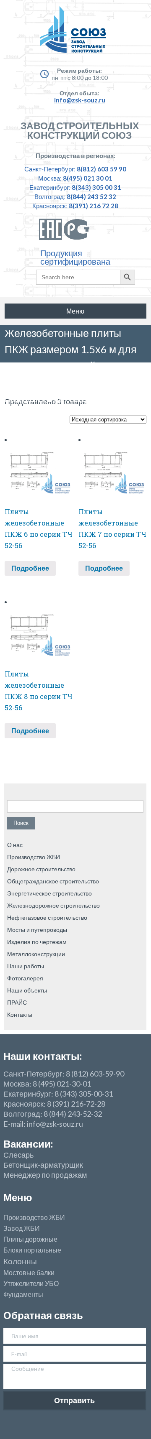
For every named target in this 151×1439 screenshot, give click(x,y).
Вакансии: (28, 1144)
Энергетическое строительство (49, 893)
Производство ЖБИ (33, 856)
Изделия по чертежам (37, 941)
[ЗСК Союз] (75, 33)
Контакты (19, 1014)
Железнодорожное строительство (53, 905)
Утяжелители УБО (31, 1283)
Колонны (20, 1262)
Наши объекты (27, 990)
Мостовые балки (29, 1272)
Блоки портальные (32, 1250)
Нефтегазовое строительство (47, 917)
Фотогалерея (25, 978)
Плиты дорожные (30, 1239)
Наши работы (25, 966)
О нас (15, 844)
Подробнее (30, 568)
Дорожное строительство (41, 869)
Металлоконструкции (36, 953)
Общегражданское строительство (53, 881)
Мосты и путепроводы (37, 929)
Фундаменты (23, 1294)
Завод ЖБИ (21, 1228)
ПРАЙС (17, 1002)
